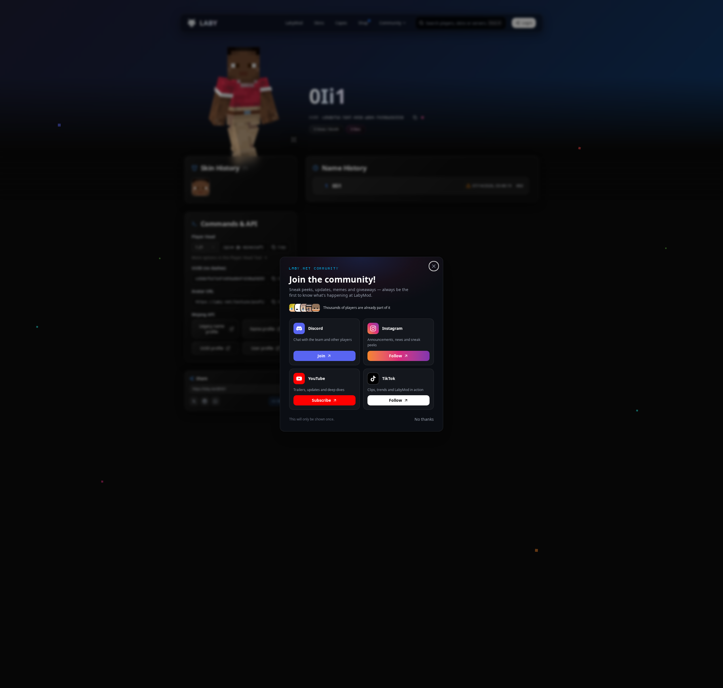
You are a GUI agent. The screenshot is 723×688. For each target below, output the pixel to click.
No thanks (424, 419)
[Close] (433, 266)
